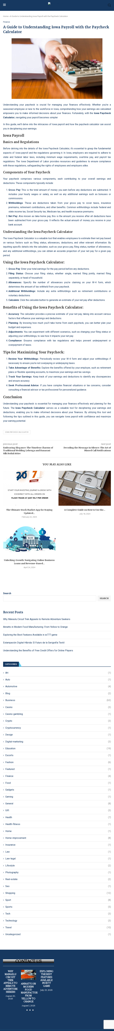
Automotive (58, 686)
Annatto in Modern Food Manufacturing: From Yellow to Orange (35, 626)
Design (58, 734)
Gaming (58, 796)
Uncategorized (58, 934)
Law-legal (58, 858)
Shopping (58, 893)
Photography (58, 872)
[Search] (109, 5)
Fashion (58, 762)
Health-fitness (58, 824)
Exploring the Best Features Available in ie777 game (30, 634)
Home (5, 16)
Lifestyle (58, 865)
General (58, 803)
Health (58, 817)
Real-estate (58, 879)
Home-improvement (58, 838)
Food (58, 782)
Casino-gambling (58, 714)
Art (58, 672)
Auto (58, 679)
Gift (58, 810)
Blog (58, 693)
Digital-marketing (58, 741)
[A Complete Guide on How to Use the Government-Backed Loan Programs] (84, 488)
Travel (58, 927)
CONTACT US (28, 961)
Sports (58, 906)
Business (58, 700)
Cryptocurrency (58, 727)
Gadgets (58, 789)
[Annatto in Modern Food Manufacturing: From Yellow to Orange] (28, 975)
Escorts (58, 755)
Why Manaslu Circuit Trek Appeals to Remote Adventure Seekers (36, 619)
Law (58, 851)
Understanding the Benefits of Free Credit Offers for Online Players (38, 650)
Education (58, 748)
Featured (58, 769)
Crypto (58, 720)
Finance (58, 776)
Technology (58, 920)
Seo (58, 886)
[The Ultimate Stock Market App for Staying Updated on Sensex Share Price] (29, 488)
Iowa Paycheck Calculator (16, 432)
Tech (58, 913)
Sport (58, 900)
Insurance (58, 844)
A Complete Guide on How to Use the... (84, 510)
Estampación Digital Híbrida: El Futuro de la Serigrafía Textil (33, 642)
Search (7, 593)
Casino (58, 707)
